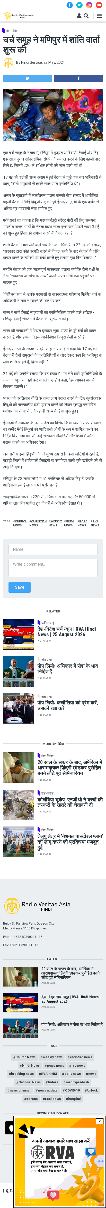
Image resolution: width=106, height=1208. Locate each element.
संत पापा (46, 660)
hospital (74, 1099)
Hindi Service (31, 62)
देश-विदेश (12, 31)
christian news (81, 1057)
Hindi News (31, 1065)
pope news (55, 1065)
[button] (27, 78)
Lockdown (53, 1099)
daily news (73, 1074)
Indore (53, 1082)
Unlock (92, 1090)
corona (32, 1099)
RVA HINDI (49, 1074)
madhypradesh (77, 1082)
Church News (25, 1057)
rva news (78, 1065)
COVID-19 (72, 1090)
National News (30, 1082)
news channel (20, 1090)
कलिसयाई (47, 623)
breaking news (22, 1074)
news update (48, 1090)
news (92, 1074)
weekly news (53, 1057)
